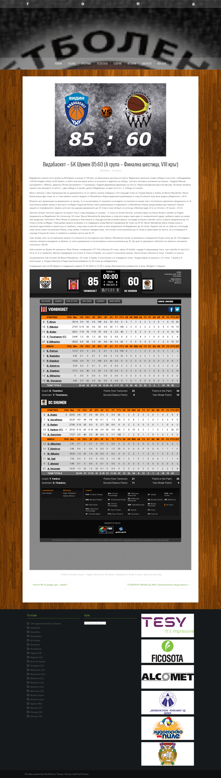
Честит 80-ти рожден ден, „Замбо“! (50, 585)
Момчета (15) (37, 691)
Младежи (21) (37, 665)
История (132, 63)
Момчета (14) (37, 687)
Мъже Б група (37, 699)
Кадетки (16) (36, 657)
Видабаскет (121, 574)
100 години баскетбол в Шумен (45, 623)
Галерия (117, 63)
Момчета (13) (37, 682)
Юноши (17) (36, 708)
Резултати (102, 63)
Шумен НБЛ (36, 703)
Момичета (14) (37, 674)
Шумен (110, 31)
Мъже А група (77, 574)
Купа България (37, 661)
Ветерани (35, 644)
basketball (35, 628)
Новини (58, 63)
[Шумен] (110, 21)
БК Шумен (116, 171)
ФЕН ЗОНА (162, 63)
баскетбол (99, 574)
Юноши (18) (36, 712)
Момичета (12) (37, 670)
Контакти (146, 63)
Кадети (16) (36, 653)
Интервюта (35, 649)
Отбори (71, 63)
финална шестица (153, 574)
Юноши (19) (36, 716)
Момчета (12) (37, 678)
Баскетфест (36, 636)
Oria (67, 774)
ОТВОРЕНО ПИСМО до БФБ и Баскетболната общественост (157, 585)
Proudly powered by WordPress (40, 774)
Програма (86, 63)
